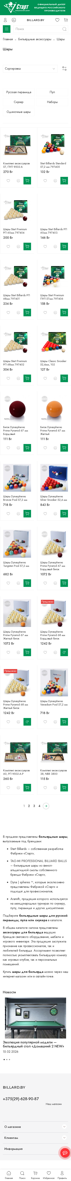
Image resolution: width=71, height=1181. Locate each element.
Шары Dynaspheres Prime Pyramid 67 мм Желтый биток (15, 635)
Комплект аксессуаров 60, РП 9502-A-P (16, 772)
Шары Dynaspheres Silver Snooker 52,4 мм (53, 498)
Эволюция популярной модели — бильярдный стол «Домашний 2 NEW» (33, 1044)
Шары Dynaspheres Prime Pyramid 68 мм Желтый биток (15, 704)
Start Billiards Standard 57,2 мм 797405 (53, 165)
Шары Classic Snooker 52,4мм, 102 (53, 362)
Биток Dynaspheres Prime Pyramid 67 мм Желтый (52, 430)
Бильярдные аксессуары (34, 39)
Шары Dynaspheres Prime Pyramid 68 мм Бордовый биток (52, 635)
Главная (8, 39)
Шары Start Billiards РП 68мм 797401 (16, 297)
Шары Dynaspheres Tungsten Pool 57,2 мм (16, 564)
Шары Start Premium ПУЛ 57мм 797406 (52, 297)
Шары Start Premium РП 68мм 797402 (15, 362)
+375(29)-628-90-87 (21, 1099)
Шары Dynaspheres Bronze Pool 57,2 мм (15, 498)
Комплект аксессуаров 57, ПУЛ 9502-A (16, 165)
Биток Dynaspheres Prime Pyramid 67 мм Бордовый (15, 430)
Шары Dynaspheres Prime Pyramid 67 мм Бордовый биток (52, 566)
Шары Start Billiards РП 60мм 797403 (53, 231)
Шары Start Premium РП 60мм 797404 (15, 231)
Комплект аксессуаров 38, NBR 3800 (53, 772)
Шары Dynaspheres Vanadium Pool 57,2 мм (54, 702)
